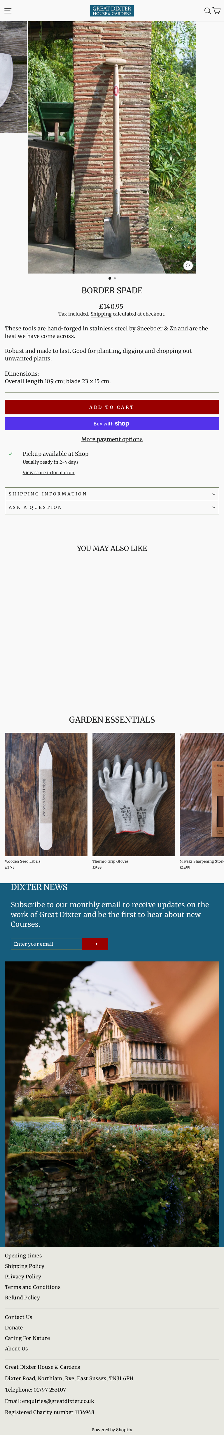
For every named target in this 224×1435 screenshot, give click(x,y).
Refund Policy (22, 1297)
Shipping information (48, 494)
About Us (16, 1348)
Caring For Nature (27, 1338)
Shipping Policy (25, 1266)
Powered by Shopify (112, 1429)
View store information (49, 472)
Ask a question (36, 507)
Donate (14, 1327)
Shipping (101, 314)
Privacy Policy (23, 1276)
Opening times (23, 1255)
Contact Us (18, 1317)
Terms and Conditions (32, 1287)
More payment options (112, 439)
